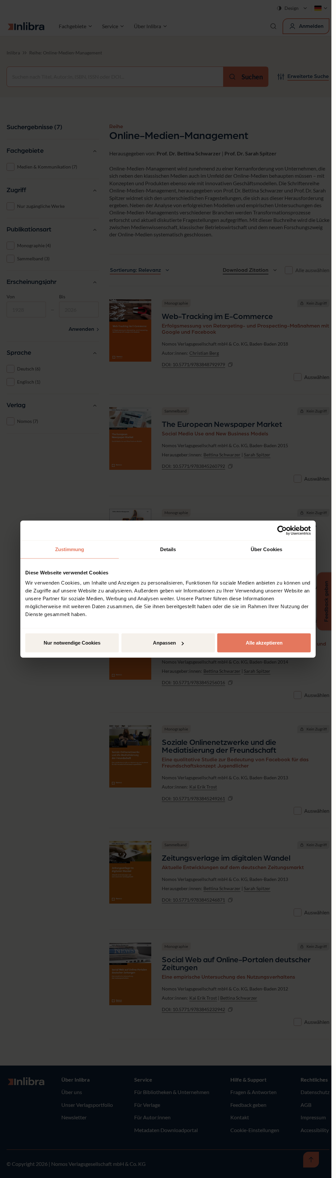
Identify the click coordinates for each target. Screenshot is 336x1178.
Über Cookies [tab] (266, 549)
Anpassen (164, 643)
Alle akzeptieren (264, 643)
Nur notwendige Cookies (72, 643)
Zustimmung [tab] (69, 549)
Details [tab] (168, 549)
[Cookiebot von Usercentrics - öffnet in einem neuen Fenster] (282, 530)
